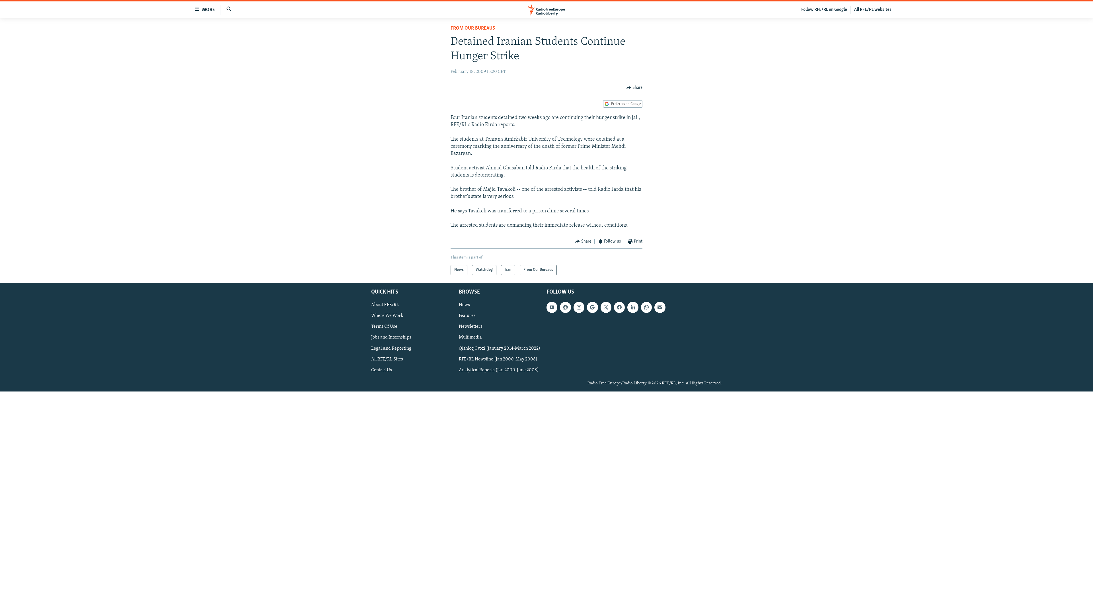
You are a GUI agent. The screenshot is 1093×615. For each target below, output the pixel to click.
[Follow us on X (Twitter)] (606, 307)
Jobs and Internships (391, 337)
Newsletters (470, 326)
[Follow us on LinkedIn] (632, 307)
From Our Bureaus (473, 28)
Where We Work (387, 315)
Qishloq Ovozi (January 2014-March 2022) (499, 348)
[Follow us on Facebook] (619, 307)
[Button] (634, 87)
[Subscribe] (659, 307)
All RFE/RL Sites (387, 359)
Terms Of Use (384, 326)
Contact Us (381, 370)
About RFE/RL (385, 305)
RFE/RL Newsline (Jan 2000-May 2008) (498, 359)
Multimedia (470, 337)
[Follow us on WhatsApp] (646, 307)
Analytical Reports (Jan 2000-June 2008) (499, 370)
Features (467, 315)
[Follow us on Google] (592, 307)
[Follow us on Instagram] (579, 307)
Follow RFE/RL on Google (824, 9)
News (464, 305)
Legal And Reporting (391, 348)
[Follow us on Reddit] (565, 307)
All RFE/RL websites (872, 9)
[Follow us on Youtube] (551, 307)
